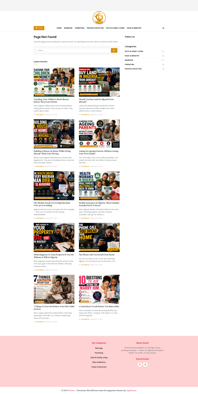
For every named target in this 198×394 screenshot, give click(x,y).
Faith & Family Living (115, 28)
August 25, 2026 (52, 114)
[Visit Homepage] (99, 18)
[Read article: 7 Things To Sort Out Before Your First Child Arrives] (54, 289)
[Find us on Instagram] (145, 364)
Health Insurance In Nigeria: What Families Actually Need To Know (99, 204)
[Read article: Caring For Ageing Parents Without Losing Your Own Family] (99, 133)
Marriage (68, 28)
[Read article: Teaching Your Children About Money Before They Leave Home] (54, 82)
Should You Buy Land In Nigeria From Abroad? (96, 101)
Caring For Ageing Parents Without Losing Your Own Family (98, 152)
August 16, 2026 (52, 322)
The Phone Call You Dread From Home (97, 254)
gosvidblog (40, 114)
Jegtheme (131, 390)
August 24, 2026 (97, 218)
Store (40, 28)
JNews (72, 390)
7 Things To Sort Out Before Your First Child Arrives (54, 308)
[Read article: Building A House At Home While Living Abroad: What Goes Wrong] (54, 133)
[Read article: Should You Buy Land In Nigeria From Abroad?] (99, 82)
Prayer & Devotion (95, 28)
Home (59, 28)
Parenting (79, 28)
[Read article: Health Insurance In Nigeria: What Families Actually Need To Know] (99, 185)
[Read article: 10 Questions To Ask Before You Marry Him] (99, 289)
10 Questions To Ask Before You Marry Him (99, 306)
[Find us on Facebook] (140, 364)
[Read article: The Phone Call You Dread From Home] (99, 237)
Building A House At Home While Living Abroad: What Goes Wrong (52, 152)
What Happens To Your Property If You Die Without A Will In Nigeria (54, 256)
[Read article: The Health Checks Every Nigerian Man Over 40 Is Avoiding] (54, 185)
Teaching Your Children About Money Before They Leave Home (51, 101)
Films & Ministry (134, 28)
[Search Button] (163, 28)
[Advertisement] (99, 5)
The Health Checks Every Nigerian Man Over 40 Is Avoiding (52, 204)
